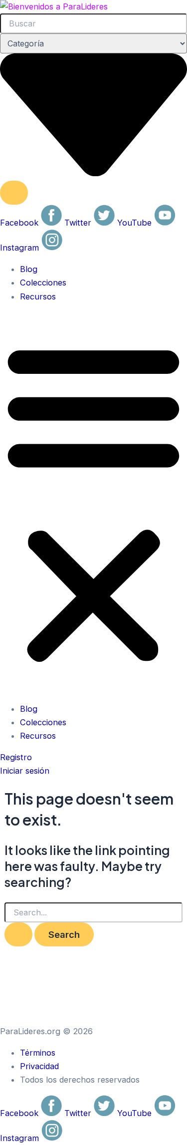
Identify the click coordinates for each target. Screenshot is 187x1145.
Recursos (38, 296)
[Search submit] (14, 193)
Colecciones (43, 282)
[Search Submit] (18, 934)
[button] (93, 502)
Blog (28, 269)
